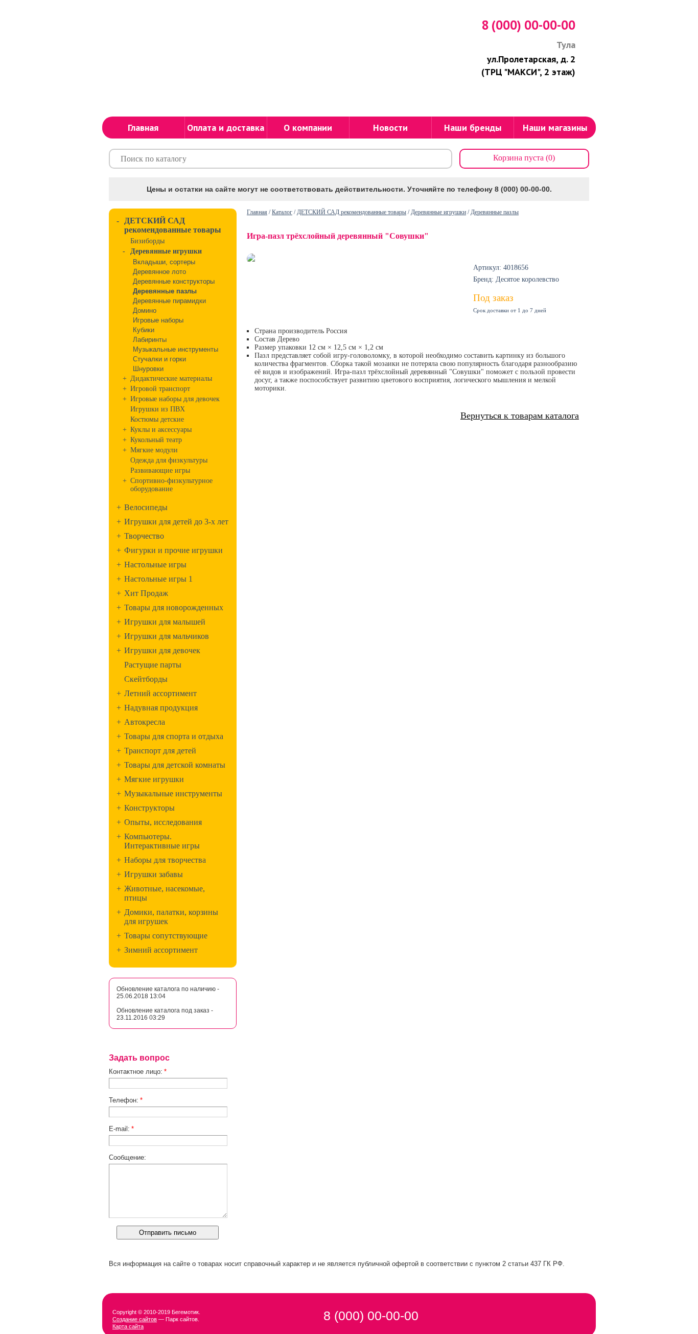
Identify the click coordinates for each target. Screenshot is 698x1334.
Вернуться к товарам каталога (519, 415)
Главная (257, 212)
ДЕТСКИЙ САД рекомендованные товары (351, 212)
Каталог (282, 212)
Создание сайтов (134, 1319)
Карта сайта (128, 1326)
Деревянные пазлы (495, 212)
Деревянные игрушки (438, 212)
